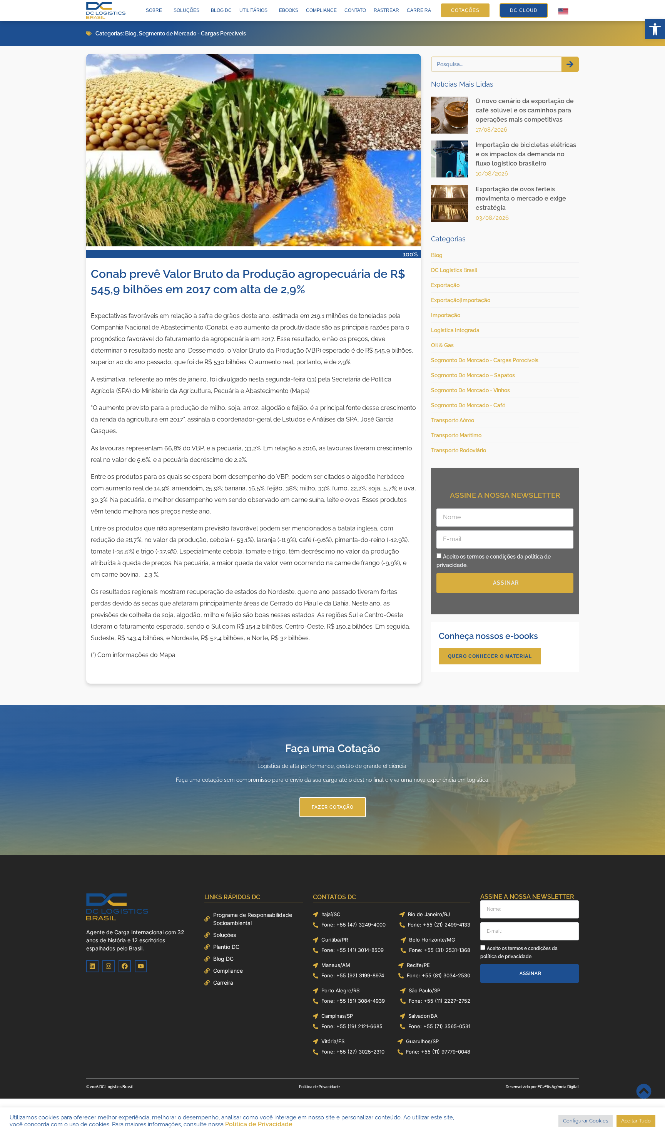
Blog (131, 33)
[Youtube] (141, 966)
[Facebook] (125, 966)
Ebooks (288, 10)
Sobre (154, 10)
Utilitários (253, 10)
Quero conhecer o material (490, 656)
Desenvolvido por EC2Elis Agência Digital (542, 1087)
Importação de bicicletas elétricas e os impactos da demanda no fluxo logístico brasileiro (526, 154)
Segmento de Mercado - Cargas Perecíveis (192, 33)
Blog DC (221, 10)
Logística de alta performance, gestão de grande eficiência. (332, 766)
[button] (655, 29)
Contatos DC (334, 897)
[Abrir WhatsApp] (645, 1114)
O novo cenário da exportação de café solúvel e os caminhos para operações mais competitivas (525, 110)
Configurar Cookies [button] (587, 1121)
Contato (355, 10)
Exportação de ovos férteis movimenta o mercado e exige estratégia (521, 198)
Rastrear (386, 10)
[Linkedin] (92, 966)
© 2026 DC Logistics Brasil (109, 1087)
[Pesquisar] (569, 64)
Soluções (186, 10)
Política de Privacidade (239, 1124)
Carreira (419, 10)
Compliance (321, 10)
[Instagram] (108, 966)
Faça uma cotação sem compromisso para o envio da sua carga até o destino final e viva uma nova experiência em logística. (332, 780)
